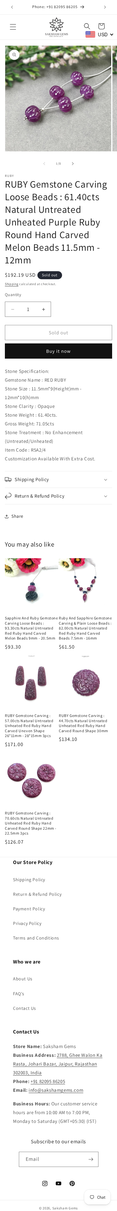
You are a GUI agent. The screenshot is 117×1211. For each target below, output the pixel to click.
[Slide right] (73, 163)
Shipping (12, 284)
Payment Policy (29, 909)
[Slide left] (44, 163)
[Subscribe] (91, 1159)
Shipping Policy (29, 879)
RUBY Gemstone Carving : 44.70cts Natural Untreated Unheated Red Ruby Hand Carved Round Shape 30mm (83, 723)
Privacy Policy (27, 923)
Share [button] (17, 516)
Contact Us (24, 1008)
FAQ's (18, 994)
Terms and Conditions (36, 938)
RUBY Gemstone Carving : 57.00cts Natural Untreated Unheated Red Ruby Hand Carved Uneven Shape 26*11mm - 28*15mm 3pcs (29, 725)
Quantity (13, 294)
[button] (13, 27)
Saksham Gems (65, 1208)
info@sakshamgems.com (56, 1090)
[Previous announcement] (12, 7)
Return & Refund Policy (37, 894)
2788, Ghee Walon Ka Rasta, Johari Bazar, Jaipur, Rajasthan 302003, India (57, 1064)
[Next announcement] (105, 7)
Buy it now (58, 351)
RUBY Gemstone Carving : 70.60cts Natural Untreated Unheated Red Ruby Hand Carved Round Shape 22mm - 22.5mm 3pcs (31, 823)
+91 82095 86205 (48, 1081)
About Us (22, 979)
